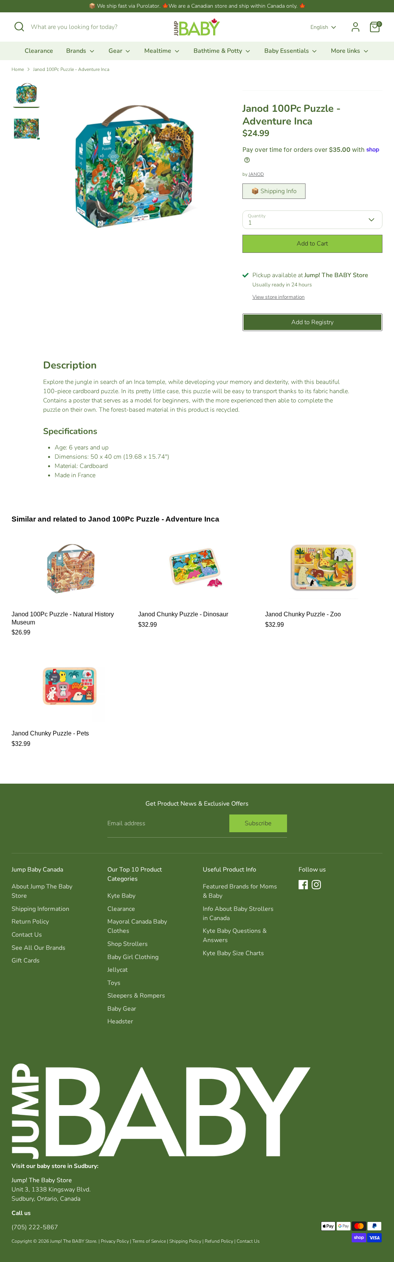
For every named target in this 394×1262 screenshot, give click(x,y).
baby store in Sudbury (67, 1166)
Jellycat (117, 970)
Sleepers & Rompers (136, 995)
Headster (120, 1021)
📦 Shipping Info (274, 191)
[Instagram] (316, 884)
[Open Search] (19, 26)
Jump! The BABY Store (73, 1241)
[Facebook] (303, 884)
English (319, 27)
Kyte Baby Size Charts (233, 953)
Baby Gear (121, 1009)
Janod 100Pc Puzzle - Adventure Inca (71, 69)
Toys (113, 983)
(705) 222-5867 (35, 1227)
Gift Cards (26, 960)
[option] (133, 168)
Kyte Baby (121, 896)
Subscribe (258, 823)
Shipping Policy (185, 1241)
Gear (116, 51)
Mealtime (158, 51)
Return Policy (30, 921)
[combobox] (88, 27)
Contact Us (27, 935)
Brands (77, 51)
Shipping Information (40, 909)
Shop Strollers (127, 944)
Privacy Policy (115, 1241)
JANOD (256, 174)
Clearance (39, 51)
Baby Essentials (287, 51)
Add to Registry (312, 322)
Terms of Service (149, 1241)
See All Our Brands (38, 948)
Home (18, 69)
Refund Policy (219, 1241)
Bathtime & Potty (219, 51)
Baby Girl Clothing (133, 957)
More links (346, 51)
